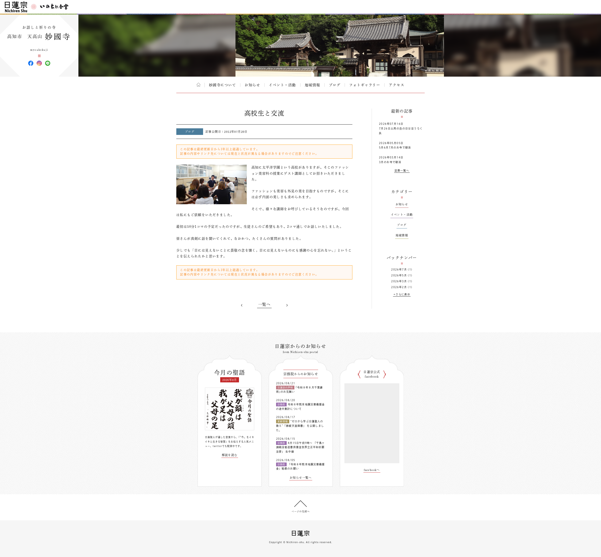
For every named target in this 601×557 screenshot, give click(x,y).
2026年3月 (399, 281)
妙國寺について (222, 85)
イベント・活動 (282, 85)
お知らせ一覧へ (301, 477)
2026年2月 (399, 287)
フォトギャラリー (364, 85)
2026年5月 (399, 275)
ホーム (198, 84)
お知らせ (252, 85)
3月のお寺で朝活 (390, 162)
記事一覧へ (402, 170)
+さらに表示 (401, 294)
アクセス (396, 85)
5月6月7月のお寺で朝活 (395, 147)
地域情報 (312, 85)
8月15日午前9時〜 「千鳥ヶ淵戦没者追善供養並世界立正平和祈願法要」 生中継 (300, 447)
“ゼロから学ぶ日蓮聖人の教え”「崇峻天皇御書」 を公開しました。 (300, 425)
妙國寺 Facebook (30, 63)
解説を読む (230, 455)
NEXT (286, 305)
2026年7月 (399, 269)
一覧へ (264, 304)
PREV (241, 305)
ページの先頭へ (301, 511)
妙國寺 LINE (47, 63)
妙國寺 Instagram (39, 63)
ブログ (335, 85)
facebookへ (372, 469)
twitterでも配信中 (224, 446)
